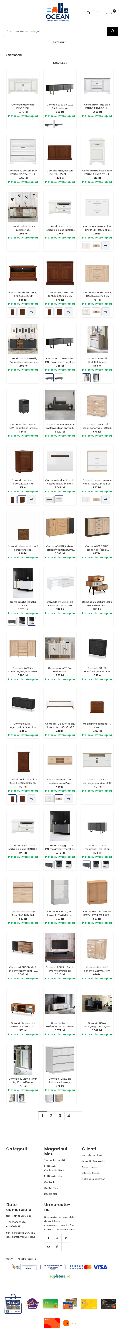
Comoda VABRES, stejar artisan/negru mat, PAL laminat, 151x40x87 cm (60, 550)
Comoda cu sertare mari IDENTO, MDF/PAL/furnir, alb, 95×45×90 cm (22, 174)
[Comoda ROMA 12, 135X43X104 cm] (86, 377)
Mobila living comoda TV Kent (97, 725)
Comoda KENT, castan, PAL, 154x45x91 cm (60, 172)
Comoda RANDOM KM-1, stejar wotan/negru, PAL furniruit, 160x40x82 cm (23, 971)
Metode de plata (92, 1155)
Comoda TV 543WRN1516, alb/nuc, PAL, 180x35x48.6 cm (60, 727)
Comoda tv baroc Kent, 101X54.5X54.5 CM (23, 294)
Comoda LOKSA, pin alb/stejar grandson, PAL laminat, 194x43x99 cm (97, 783)
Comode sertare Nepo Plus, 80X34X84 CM (23, 913)
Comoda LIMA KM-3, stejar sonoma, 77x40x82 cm (97, 428)
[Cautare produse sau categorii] (112, 31)
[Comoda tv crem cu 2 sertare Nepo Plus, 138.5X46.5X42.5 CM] (96, 245)
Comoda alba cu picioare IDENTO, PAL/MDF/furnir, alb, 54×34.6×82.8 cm (97, 174)
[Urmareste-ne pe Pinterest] (65, 1238)
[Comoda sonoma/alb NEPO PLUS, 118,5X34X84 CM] (86, 245)
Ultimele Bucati (91, 1173)
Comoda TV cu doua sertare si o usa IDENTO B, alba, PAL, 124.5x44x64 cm (23, 849)
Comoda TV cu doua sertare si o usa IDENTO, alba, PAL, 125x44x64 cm (60, 230)
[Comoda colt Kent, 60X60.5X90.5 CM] (22, 311)
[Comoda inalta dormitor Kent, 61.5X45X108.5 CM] (12, 311)
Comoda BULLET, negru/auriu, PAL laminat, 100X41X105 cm (97, 671)
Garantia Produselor (93, 1161)
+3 (105, 245)
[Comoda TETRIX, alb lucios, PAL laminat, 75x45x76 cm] (49, 1098)
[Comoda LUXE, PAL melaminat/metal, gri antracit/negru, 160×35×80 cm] (12, 621)
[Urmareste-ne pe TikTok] (57, 1246)
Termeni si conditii (54, 1160)
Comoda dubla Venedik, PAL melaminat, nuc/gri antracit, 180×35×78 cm (23, 362)
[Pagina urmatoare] (77, 1115)
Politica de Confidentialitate (54, 1168)
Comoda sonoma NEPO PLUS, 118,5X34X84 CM (97, 294)
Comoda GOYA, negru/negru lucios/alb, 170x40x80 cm (97, 1026)
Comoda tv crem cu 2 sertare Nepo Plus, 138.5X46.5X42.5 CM (60, 783)
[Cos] (112, 12)
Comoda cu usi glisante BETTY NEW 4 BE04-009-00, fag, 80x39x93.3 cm (97, 915)
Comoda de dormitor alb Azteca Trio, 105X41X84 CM (60, 484)
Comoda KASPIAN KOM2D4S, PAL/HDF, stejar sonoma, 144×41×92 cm (23, 671)
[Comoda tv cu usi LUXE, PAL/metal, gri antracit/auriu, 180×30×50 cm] (59, 124)
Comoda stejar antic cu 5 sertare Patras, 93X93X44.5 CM (23, 550)
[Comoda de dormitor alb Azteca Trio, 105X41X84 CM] (59, 499)
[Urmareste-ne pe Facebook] (48, 1238)
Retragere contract (93, 1179)
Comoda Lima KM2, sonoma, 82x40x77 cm (97, 969)
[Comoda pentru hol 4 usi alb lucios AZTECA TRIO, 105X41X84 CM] (49, 499)
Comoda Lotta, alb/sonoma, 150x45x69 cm (60, 1026)
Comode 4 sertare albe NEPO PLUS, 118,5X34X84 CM (97, 230)
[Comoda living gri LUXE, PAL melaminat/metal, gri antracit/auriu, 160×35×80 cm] (22, 621)
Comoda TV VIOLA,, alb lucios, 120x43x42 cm (60, 603)
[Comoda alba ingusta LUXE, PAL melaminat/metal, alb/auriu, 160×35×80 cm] (31, 621)
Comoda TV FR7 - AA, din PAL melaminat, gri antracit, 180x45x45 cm (60, 971)
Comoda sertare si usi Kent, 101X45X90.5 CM (60, 294)
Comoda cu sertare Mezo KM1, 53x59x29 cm (97, 603)
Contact (49, 1182)
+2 (31, 311)
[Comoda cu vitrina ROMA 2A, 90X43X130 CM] (96, 377)
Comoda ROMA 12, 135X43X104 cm (97, 360)
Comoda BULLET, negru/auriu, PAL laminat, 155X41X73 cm (23, 727)
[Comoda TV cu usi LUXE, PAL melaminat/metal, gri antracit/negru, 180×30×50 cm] (49, 124)
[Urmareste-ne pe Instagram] (57, 1238)
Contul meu (51, 1188)
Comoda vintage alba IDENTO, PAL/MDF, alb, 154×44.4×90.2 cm (97, 108)
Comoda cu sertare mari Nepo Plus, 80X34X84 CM (97, 482)
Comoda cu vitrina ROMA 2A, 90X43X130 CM (22, 1080)
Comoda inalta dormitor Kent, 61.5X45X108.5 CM (23, 781)
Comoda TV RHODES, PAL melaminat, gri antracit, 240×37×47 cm (60, 428)
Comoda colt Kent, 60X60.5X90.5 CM (23, 482)
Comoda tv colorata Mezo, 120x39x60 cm (23, 1024)
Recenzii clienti (90, 1167)
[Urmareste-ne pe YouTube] (48, 1246)
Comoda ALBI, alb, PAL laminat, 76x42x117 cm (59, 913)
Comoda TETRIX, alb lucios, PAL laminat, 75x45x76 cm (59, 1082)
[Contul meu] (105, 12)
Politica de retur (53, 1176)
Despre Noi (50, 1193)
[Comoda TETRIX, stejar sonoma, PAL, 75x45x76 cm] (59, 1098)
